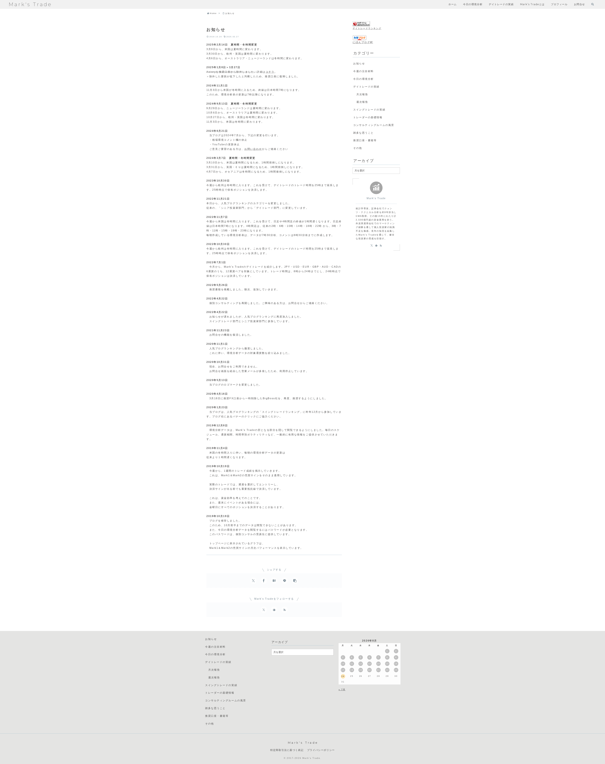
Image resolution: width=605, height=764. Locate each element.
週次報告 (362, 102)
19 (360, 670)
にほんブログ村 (363, 42)
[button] (295, 580)
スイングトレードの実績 (369, 109)
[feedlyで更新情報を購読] (274, 610)
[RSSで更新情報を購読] (284, 610)
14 (378, 664)
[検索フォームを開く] (592, 4)
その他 (357, 148)
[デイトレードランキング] (361, 23)
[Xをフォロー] (264, 610)
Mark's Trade (376, 198)
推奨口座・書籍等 (365, 140)
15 (387, 664)
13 (369, 664)
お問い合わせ (253, 149)
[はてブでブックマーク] (274, 580)
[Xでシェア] (253, 580)
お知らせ (359, 63)
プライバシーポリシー (321, 750)
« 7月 (342, 689)
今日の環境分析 (363, 79)
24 (342, 676)
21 (378, 670)
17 (342, 670)
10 (342, 664)
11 (351, 664)
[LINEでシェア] (284, 580)
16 (396, 664)
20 (369, 670)
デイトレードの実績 (366, 86)
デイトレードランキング (367, 28)
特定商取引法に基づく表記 (286, 750)
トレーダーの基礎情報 (368, 117)
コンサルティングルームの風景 (373, 125)
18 (351, 670)
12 (360, 664)
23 (396, 670)
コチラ (270, 72)
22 (387, 670)
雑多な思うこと (363, 132)
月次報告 (362, 94)
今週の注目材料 (363, 71)
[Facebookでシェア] (264, 580)
